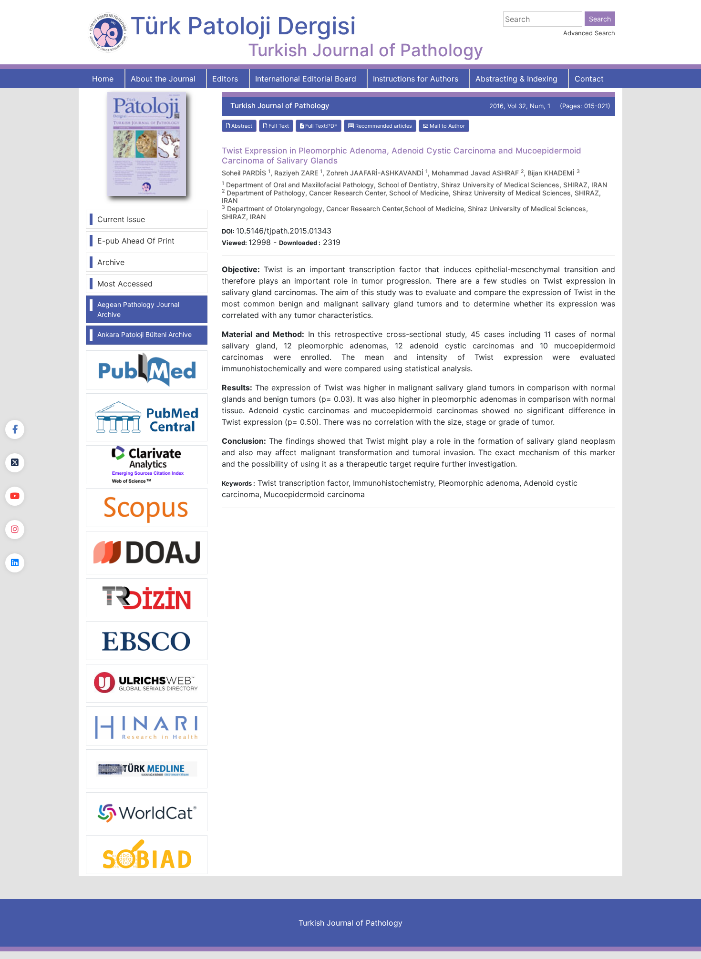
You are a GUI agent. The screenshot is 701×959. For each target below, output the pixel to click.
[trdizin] (146, 597)
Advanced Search (589, 33)
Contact (589, 78)
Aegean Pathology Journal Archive (138, 309)
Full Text (278, 125)
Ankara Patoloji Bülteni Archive (144, 334)
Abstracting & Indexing (516, 78)
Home (102, 78)
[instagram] (14, 529)
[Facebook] (14, 429)
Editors (225, 78)
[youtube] (14, 496)
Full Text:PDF (320, 125)
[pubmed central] (146, 416)
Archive (110, 262)
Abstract (241, 125)
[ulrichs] (146, 682)
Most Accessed (125, 283)
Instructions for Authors (415, 78)
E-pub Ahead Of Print (136, 240)
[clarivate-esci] (146, 464)
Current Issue (121, 219)
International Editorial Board (305, 78)
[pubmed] (146, 369)
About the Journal (163, 78)
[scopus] (146, 506)
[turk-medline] (146, 768)
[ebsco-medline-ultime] (146, 639)
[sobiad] (146, 854)
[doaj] (146, 552)
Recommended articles (383, 125)
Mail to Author (446, 125)
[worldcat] (146, 811)
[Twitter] (14, 462)
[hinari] (146, 725)
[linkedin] (14, 562)
